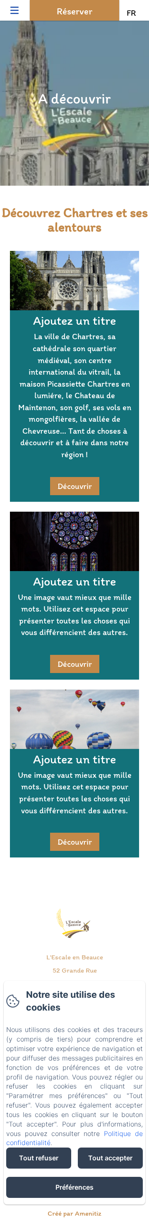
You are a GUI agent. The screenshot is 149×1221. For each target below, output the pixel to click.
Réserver (74, 11)
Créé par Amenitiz (74, 1213)
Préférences (74, 1187)
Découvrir (75, 486)
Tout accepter (110, 1158)
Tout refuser (38, 1158)
